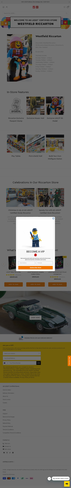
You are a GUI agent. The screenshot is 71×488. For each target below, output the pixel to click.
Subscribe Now (35, 268)
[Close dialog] (53, 218)
